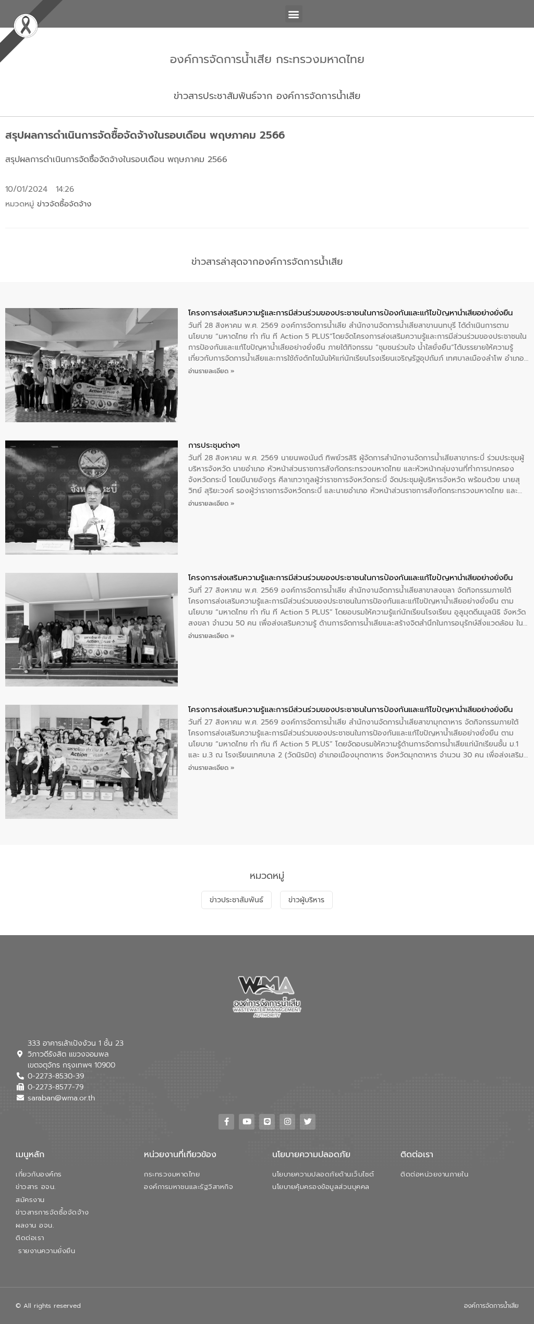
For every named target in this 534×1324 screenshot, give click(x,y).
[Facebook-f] (226, 1122)
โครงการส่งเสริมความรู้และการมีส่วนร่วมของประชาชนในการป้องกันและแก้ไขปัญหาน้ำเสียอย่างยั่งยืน (350, 312)
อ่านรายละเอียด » (211, 371)
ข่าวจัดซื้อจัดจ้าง (64, 204)
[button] (293, 13)
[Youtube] (246, 1122)
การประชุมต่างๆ (214, 445)
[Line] (267, 1122)
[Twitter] (307, 1122)
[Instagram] (287, 1122)
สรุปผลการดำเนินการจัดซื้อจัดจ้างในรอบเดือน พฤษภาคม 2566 (116, 159)
